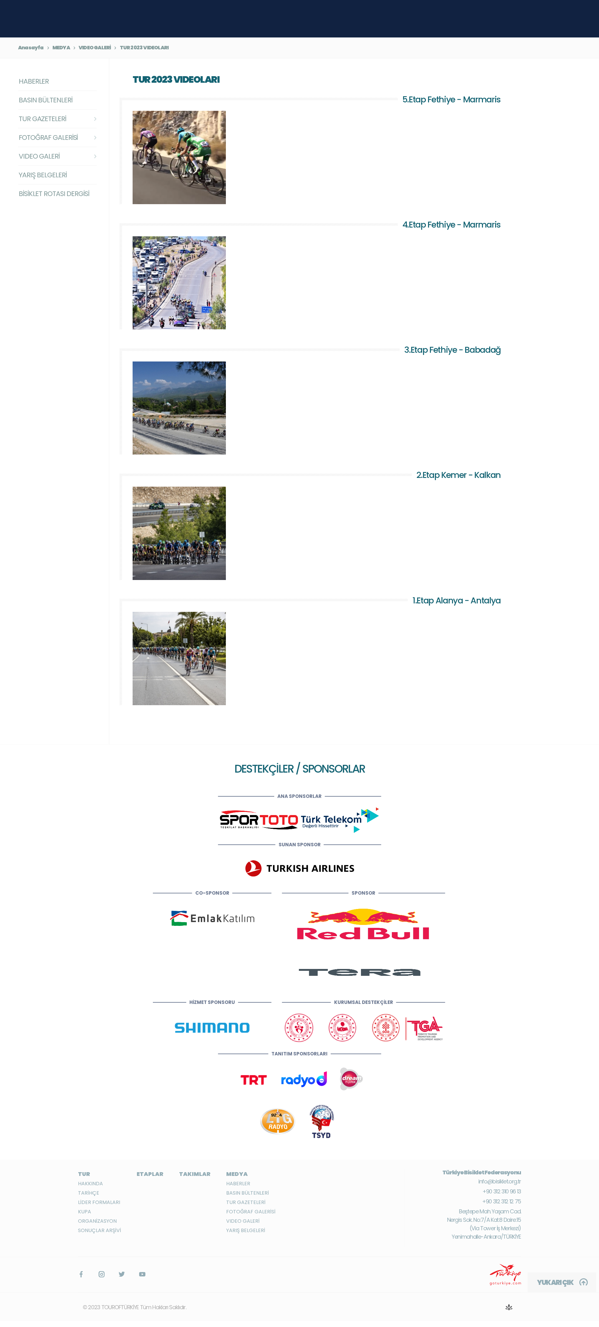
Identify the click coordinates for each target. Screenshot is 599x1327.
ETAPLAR (150, 1174)
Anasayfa (31, 47)
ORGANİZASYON (97, 1221)
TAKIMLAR (195, 1174)
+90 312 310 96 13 (501, 1191)
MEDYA (61, 47)
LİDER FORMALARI (99, 1202)
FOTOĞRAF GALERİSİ (250, 1211)
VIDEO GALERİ (95, 47)
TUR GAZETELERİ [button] (42, 119)
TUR (84, 1174)
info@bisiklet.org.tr (499, 1181)
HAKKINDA (90, 1183)
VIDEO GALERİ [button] (39, 156)
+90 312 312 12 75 (501, 1201)
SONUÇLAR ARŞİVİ (99, 1230)
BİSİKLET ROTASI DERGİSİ (54, 194)
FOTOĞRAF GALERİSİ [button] (48, 137)
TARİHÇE (88, 1193)
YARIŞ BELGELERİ (43, 175)
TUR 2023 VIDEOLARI (144, 47)
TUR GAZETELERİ (245, 1202)
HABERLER (34, 81)
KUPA (84, 1211)
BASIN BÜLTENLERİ (45, 100)
